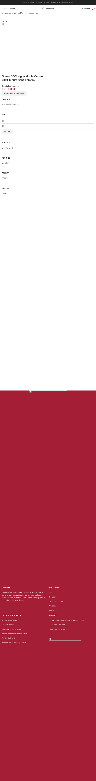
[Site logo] (48, 8)
